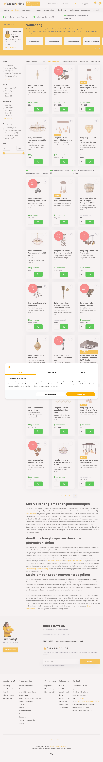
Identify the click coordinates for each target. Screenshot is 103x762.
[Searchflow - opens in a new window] (92, 367)
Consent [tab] (21, 372)
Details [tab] (82, 372)
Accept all (81, 394)
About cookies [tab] (51, 372)
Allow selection (50, 394)
